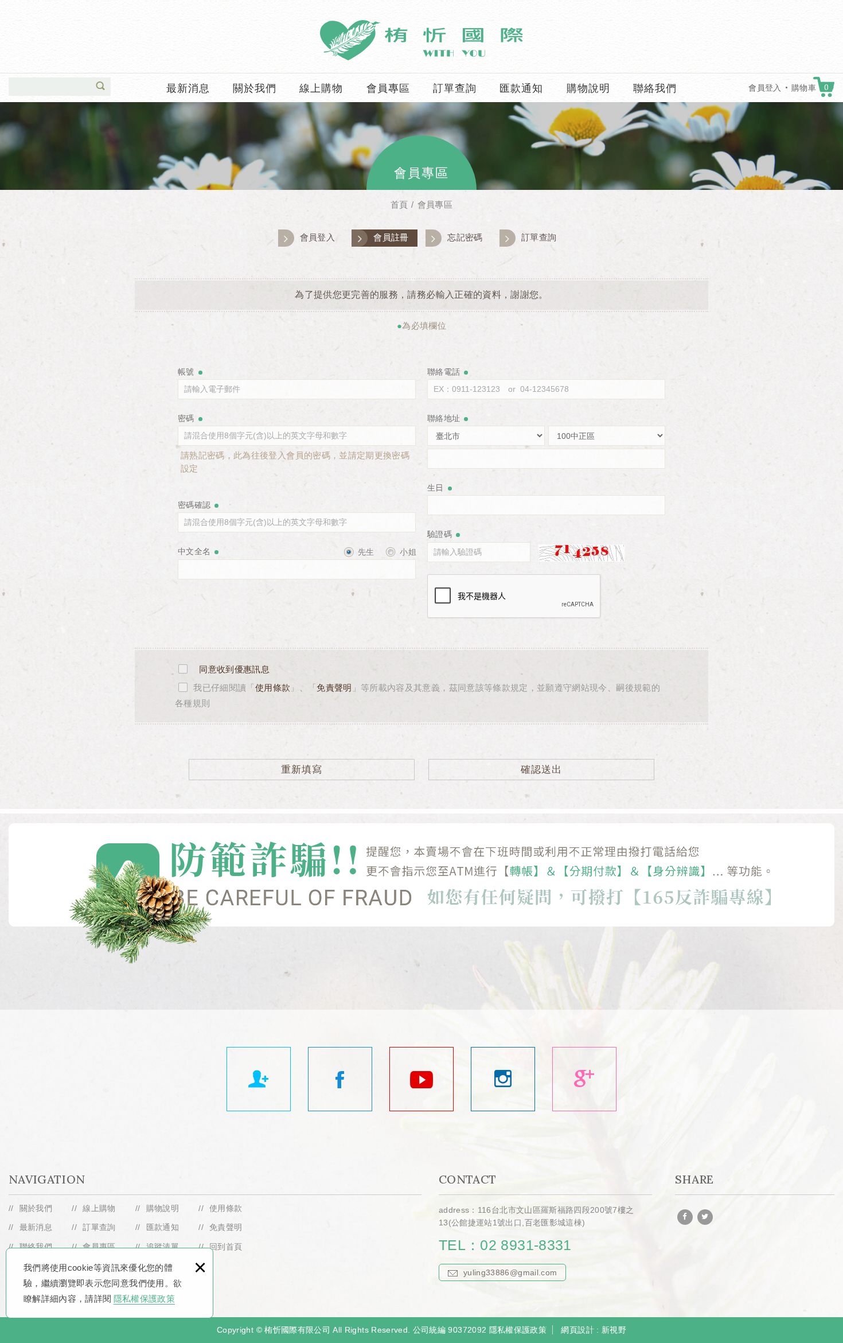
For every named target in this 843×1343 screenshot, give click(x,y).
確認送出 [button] (541, 769)
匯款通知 (521, 88)
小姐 (406, 551)
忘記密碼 (464, 237)
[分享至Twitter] (705, 1217)
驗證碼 (439, 534)
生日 (435, 487)
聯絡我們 (655, 88)
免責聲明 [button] (334, 687)
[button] (100, 86)
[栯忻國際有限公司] (584, 1079)
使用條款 (225, 1208)
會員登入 (764, 87)
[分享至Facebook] (685, 1217)
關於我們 (254, 88)
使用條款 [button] (272, 687)
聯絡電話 (443, 371)
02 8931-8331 (525, 1245)
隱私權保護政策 (144, 1298)
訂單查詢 (455, 88)
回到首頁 (225, 1246)
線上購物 (321, 88)
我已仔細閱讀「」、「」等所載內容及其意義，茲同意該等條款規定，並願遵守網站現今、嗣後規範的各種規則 (417, 695)
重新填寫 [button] (301, 769)
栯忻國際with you (421, 40)
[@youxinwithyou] (503, 1079)
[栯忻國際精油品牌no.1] (340, 1079)
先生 (365, 551)
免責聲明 (225, 1227)
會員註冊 (390, 237)
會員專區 (388, 88)
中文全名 (194, 551)
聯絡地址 (443, 418)
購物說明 (588, 88)
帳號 (186, 371)
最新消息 (188, 88)
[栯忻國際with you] (421, 1079)
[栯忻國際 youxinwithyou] (259, 1079)
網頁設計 (577, 1329)
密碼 (186, 418)
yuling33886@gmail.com (510, 1272)
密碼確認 (194, 504)
